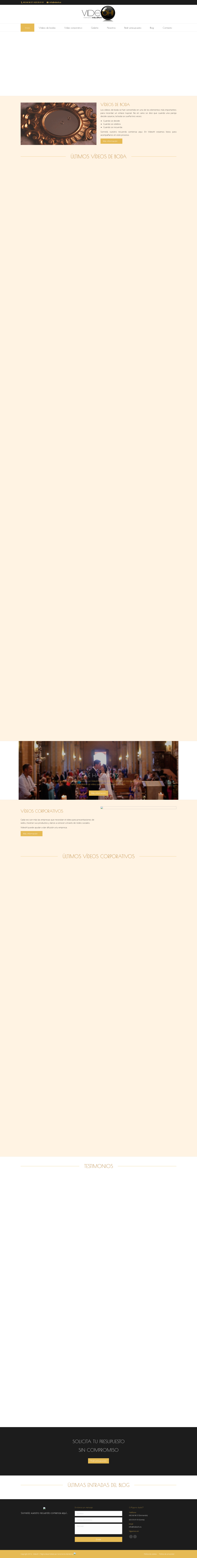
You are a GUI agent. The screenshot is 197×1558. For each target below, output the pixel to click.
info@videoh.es (55, 2)
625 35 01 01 (39, 2)
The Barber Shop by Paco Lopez (36, 957)
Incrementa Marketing (65, 1554)
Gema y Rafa (27, 352)
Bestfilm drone (27, 1147)
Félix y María (27, 447)
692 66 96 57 (28, 2)
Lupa (95, 210)
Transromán (26, 1052)
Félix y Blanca (27, 257)
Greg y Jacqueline (30, 636)
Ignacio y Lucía (28, 541)
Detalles (102, 210)
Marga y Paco (28, 731)
